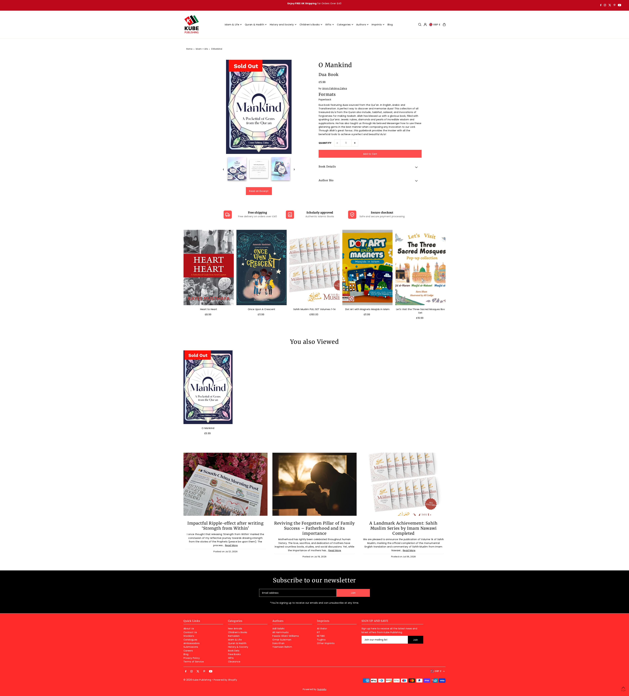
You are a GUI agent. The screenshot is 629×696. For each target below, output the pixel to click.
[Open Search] (419, 24)
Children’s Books (237, 632)
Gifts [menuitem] (328, 24)
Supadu (321, 689)
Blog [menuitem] (390, 24)
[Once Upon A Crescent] (261, 267)
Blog (185, 654)
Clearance (234, 661)
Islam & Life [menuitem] (232, 24)
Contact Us (190, 632)
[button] (370, 167)
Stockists (188, 636)
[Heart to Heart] (208, 267)
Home (189, 48)
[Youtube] (619, 5)
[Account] (425, 24)
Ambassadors (191, 643)
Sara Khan (278, 643)
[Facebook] (600, 5)
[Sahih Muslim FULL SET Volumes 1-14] (314, 267)
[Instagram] (605, 5)
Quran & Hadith (237, 643)
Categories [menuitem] (344, 24)
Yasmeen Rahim (282, 647)
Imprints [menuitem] (377, 24)
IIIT (318, 632)
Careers (188, 650)
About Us (188, 628)
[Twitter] (610, 5)
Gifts (231, 658)
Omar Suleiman (281, 639)
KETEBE (321, 636)
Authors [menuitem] (361, 24)
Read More (231, 545)
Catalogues (190, 639)
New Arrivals (235, 628)
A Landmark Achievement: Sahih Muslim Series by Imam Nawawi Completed (403, 528)
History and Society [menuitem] (282, 24)
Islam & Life (235, 639)
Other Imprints (325, 643)
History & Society (238, 647)
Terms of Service (193, 661)
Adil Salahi (278, 628)
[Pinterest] (614, 5)
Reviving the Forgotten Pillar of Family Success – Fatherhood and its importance (314, 528)
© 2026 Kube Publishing (197, 679)
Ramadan (233, 636)
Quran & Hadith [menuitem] (254, 24)
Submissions (190, 647)
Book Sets (233, 650)
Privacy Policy (191, 658)
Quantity (325, 143)
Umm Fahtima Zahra (334, 88)
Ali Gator (322, 628)
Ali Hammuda (280, 632)
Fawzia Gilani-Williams (285, 636)
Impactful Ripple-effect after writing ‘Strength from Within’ (225, 526)
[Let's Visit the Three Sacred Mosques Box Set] (420, 267)
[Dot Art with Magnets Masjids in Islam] (367, 267)
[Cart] (444, 24)
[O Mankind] (208, 387)
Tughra (321, 639)
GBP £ (436, 24)
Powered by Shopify (225, 679)
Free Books (234, 654)
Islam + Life (202, 48)
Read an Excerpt (258, 191)
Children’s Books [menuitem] (310, 24)
